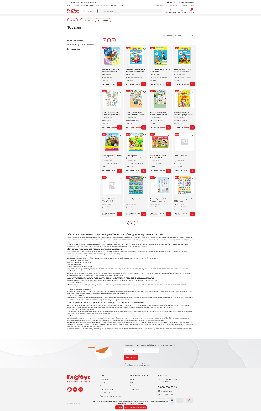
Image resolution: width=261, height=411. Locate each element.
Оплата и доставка (102, 5)
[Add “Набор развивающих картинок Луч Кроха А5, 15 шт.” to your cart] (192, 127)
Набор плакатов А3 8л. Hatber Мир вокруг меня (158, 114)
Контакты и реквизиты (107, 386)
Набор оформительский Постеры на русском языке (111, 114)
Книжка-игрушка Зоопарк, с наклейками (160, 70)
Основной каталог (139, 375)
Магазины (84, 5)
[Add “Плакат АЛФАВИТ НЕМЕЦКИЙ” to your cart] (192, 171)
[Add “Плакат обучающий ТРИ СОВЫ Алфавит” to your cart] (192, 214)
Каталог (76, 5)
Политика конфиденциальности (135, 407)
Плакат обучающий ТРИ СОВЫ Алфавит (183, 200)
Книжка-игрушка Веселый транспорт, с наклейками (135, 70)
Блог (121, 5)
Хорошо (119, 407)
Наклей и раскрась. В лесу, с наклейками (112, 157)
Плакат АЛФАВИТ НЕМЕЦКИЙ (180, 157)
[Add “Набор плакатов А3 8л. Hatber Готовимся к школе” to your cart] (143, 127)
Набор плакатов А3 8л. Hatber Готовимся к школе (135, 114)
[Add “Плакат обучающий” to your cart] (143, 214)
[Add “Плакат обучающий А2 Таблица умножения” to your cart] (168, 214)
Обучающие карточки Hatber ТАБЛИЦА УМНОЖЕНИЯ (158, 157)
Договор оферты (106, 392)
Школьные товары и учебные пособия (80, 45)
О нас (69, 5)
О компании (104, 379)
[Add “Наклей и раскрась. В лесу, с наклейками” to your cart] (119, 171)
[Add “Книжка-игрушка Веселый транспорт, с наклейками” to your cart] (143, 84)
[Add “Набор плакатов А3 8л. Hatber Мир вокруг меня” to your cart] (168, 127)
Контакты (114, 5)
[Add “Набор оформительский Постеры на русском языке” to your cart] (119, 127)
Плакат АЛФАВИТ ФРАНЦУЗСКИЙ (108, 200)
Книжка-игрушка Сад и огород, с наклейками (182, 70)
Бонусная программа (137, 386)
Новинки (86, 20)
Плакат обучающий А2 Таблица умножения (158, 200)
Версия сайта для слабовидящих (182, 2)
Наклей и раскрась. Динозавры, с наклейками (135, 157)
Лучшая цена (103, 20)
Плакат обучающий (133, 199)
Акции (92, 5)
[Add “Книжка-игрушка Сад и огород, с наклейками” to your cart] (192, 84)
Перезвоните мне (187, 5)
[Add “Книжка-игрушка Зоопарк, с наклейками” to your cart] (168, 84)
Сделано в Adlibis (73, 404)
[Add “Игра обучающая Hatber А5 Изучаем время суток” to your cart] (119, 84)
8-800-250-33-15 (167, 387)
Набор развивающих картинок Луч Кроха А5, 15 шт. (183, 114)
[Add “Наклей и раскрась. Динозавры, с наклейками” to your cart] (143, 171)
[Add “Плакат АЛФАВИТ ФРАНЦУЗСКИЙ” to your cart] (119, 214)
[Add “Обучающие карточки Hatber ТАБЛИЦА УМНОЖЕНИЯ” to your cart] (168, 171)
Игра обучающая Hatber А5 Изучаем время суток (111, 70)
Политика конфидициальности (110, 396)
